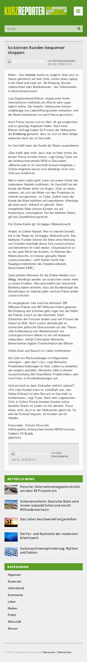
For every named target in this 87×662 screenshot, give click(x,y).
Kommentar (15, 595)
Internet (30, 75)
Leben (12, 601)
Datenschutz (64, 652)
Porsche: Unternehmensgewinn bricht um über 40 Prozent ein (50, 488)
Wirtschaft (14, 621)
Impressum (49, 652)
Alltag (12, 279)
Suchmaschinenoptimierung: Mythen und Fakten (49, 550)
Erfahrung (19, 134)
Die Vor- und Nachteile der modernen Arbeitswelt (49, 535)
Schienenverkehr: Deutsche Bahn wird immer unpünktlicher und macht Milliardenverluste (49, 505)
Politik (12, 615)
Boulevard (14, 581)
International (16, 588)
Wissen (13, 628)
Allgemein (14, 575)
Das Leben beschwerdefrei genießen (48, 519)
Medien (12, 608)
